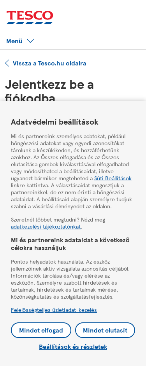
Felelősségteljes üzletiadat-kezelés (54, 309)
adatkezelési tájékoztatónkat (46, 226)
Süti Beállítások (113, 178)
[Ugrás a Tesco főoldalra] (29, 18)
